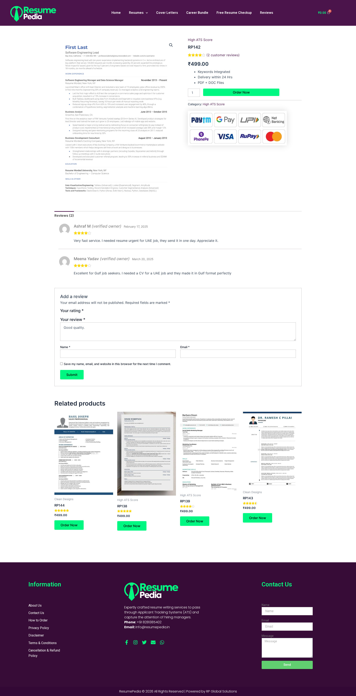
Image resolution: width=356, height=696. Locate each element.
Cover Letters (167, 13)
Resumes (136, 13)
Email (185, 347)
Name (65, 347)
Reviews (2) (64, 215)
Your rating (72, 311)
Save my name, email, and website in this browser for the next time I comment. (117, 364)
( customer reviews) (223, 55)
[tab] (64, 215)
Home (116, 13)
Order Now (241, 92)
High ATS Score (200, 40)
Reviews (266, 13)
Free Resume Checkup (234, 13)
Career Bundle (197, 13)
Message (268, 636)
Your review (72, 319)
